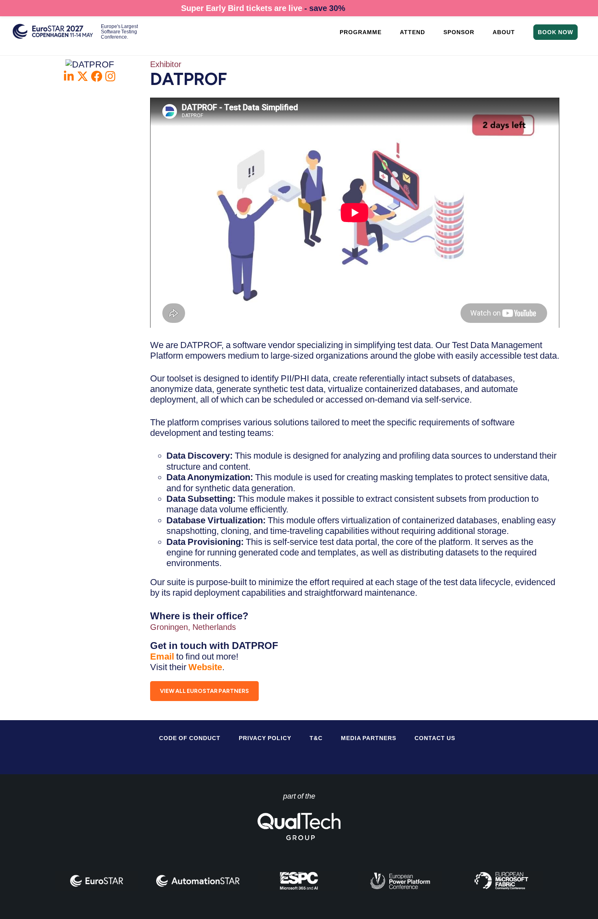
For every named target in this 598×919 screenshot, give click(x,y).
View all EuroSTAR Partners (204, 691)
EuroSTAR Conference (53, 35)
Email (163, 656)
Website (205, 667)
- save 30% (324, 8)
